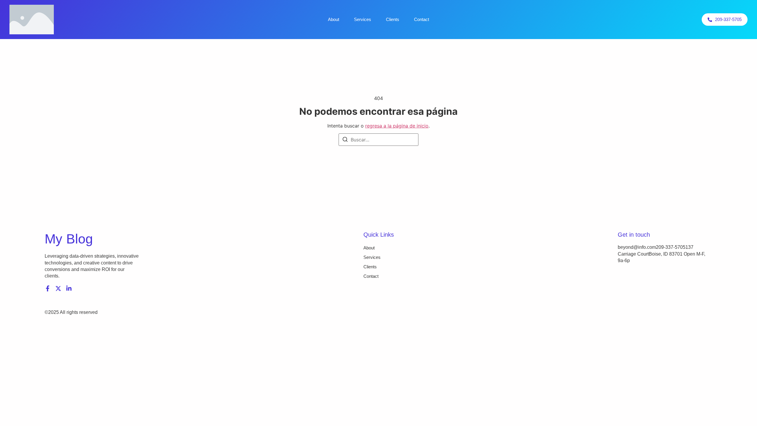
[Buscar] (345, 140)
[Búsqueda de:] (378, 139)
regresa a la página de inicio (396, 126)
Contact (421, 19)
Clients (392, 19)
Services (362, 19)
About (333, 19)
